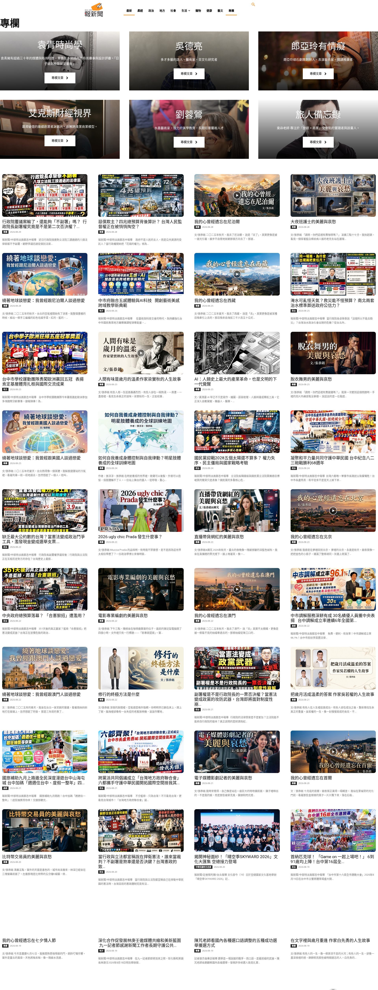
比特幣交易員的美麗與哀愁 (27, 856)
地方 (101, 310)
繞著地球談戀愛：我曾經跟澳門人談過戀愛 (41, 694)
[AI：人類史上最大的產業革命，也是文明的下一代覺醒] (237, 353)
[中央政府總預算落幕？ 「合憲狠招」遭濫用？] (45, 589)
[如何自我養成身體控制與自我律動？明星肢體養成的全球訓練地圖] (141, 431)
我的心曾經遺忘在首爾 (311, 778)
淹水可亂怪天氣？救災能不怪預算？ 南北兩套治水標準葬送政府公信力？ (332, 303)
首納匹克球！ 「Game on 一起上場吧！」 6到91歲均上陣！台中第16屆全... (332, 859)
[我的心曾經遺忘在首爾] (333, 752)
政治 (294, 310)
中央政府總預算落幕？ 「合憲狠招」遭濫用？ (44, 615)
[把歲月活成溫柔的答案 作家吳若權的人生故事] (333, 668)
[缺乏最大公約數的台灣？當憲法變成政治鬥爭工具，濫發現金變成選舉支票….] (45, 510)
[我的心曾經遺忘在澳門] (237, 589)
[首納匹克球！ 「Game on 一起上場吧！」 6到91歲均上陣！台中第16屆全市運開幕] (333, 830)
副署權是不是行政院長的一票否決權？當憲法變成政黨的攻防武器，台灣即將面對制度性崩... (235, 699)
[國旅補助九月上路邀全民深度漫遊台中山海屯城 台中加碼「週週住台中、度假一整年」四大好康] (45, 752)
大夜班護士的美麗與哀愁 (313, 221)
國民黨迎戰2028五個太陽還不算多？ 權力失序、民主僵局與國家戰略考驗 (234, 460)
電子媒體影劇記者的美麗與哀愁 (223, 778)
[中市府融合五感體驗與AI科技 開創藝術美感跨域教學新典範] (141, 274)
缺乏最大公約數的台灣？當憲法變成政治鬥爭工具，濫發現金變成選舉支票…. (43, 539)
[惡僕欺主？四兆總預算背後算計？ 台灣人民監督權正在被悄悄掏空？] (141, 195)
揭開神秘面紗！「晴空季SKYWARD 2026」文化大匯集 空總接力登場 (236, 859)
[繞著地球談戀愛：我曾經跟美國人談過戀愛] (45, 431)
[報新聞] (106, 10)
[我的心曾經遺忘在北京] (333, 510)
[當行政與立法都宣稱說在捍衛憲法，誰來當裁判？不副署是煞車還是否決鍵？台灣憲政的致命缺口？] (141, 830)
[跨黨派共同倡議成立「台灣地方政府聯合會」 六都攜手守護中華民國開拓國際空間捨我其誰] (141, 752)
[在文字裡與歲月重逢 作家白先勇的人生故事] (333, 914)
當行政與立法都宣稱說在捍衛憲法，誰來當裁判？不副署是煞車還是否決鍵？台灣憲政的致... (139, 861)
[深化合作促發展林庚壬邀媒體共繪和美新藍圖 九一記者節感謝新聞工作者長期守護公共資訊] (141, 914)
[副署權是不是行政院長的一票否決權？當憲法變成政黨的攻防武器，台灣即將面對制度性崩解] (237, 668)
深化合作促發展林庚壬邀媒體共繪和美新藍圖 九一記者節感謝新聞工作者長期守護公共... (139, 943)
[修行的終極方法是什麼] (141, 668)
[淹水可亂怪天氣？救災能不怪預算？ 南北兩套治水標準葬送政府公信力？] (333, 274)
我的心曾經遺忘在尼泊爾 (217, 221)
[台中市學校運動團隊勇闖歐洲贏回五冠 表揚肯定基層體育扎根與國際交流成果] (45, 353)
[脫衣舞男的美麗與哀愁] (333, 353)
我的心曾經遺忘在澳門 (215, 615)
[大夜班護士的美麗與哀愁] (333, 195)
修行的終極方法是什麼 (119, 694)
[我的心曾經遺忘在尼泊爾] (237, 195)
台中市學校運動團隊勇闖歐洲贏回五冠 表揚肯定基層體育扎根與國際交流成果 (43, 381)
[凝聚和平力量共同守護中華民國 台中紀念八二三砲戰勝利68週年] (333, 431)
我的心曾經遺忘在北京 (311, 536)
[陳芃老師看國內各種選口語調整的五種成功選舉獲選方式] (237, 914)
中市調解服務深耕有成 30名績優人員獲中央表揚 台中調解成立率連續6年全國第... (333, 618)
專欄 (5, 232)
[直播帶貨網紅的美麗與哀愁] (237, 510)
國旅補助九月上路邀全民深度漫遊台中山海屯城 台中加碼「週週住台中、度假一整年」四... (43, 780)
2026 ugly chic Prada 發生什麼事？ (130, 536)
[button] (253, 4)
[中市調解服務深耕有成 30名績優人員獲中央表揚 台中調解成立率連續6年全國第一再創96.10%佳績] (333, 589)
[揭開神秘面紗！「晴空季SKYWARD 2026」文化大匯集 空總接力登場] (237, 830)
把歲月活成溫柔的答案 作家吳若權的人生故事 (332, 694)
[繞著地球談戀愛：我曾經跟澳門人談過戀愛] (45, 668)
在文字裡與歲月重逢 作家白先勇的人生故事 (330, 940)
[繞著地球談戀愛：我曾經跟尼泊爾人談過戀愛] (45, 274)
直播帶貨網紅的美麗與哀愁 (219, 536)
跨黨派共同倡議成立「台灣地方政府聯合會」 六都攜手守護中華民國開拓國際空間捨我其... (139, 780)
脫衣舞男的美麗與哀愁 (311, 379)
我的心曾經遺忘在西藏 (215, 300)
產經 (294, 625)
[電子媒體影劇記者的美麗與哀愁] (237, 752)
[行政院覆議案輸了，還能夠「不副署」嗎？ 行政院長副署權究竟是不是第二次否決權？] (45, 195)
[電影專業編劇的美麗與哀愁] (141, 589)
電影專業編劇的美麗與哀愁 (123, 615)
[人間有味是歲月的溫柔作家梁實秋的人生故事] (141, 353)
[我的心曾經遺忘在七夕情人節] (45, 914)
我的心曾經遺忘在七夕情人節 (29, 940)
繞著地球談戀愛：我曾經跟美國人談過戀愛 (41, 458)
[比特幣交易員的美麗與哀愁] (45, 830)
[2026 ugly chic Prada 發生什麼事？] (141, 510)
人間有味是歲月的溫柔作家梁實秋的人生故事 (139, 379)
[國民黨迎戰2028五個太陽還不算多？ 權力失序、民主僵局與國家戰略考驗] (237, 431)
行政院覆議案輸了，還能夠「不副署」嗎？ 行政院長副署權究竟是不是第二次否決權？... (44, 224)
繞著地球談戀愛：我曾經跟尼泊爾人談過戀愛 (43, 300)
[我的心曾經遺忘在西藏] (237, 274)
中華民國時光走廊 (203, 867)
